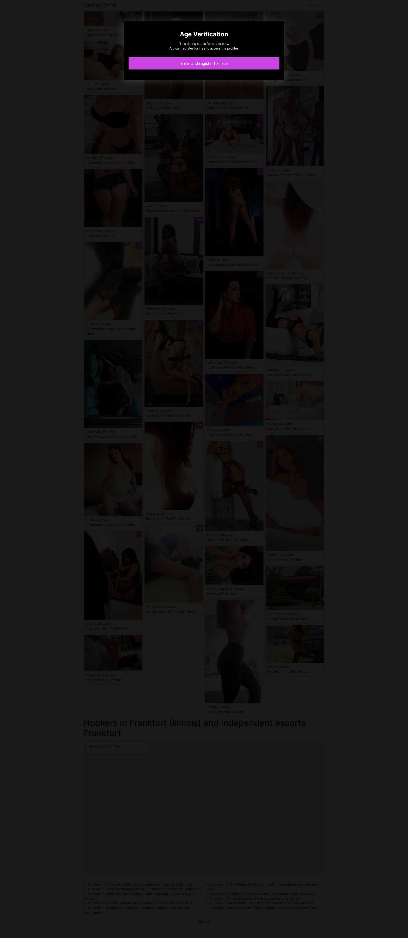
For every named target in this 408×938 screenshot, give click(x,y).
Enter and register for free (204, 63)
